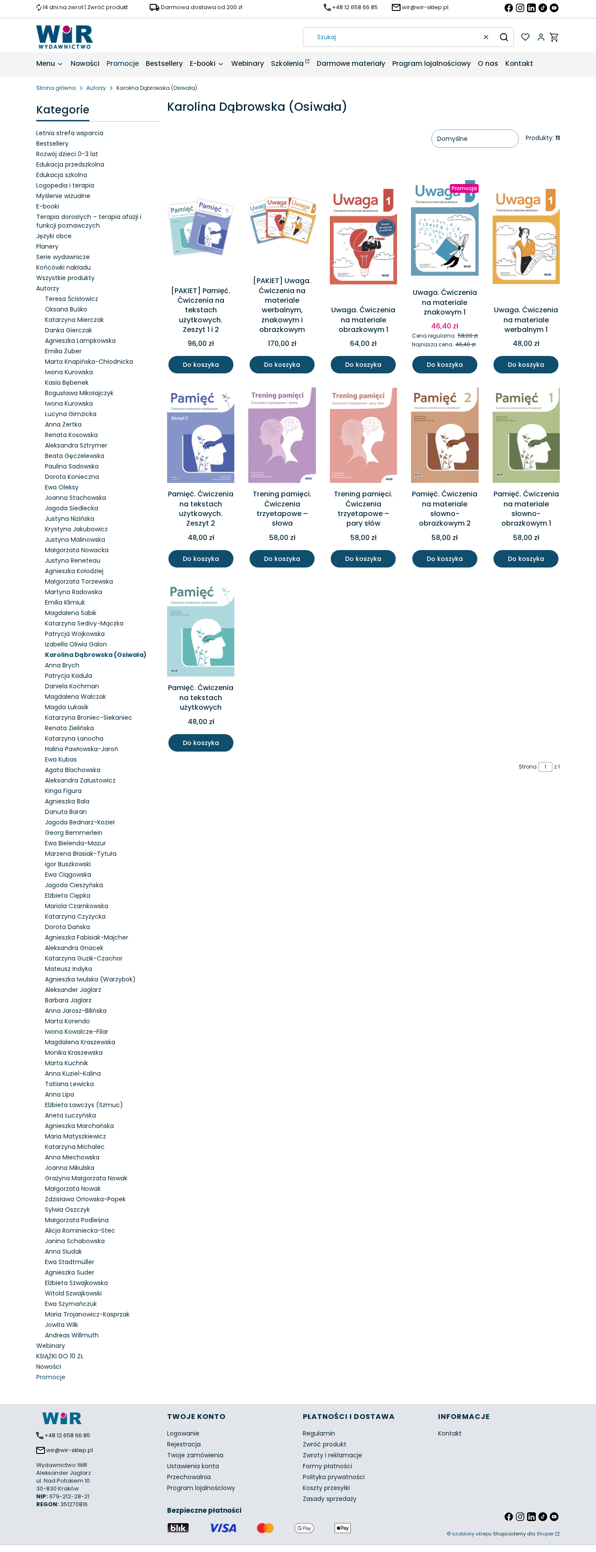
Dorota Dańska (67, 927)
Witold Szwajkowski (73, 1293)
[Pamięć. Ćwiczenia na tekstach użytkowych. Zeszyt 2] (200, 437)
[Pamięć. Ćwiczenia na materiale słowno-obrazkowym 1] (526, 437)
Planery (47, 246)
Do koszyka (201, 364)
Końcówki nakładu (63, 267)
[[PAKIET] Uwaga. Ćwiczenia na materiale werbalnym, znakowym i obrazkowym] (281, 223)
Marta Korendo (67, 1021)
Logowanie (183, 1433)
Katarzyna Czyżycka (75, 916)
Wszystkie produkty (65, 277)
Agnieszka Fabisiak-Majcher (86, 937)
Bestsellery (52, 143)
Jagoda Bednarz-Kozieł (80, 822)
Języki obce (54, 236)
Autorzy (96, 88)
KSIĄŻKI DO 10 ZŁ (59, 1356)
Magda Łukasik (67, 707)
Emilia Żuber (63, 351)
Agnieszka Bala (67, 801)
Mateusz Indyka (68, 968)
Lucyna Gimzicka (70, 414)
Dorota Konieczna (72, 476)
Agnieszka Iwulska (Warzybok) (90, 979)
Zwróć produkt (324, 1444)
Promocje (50, 1377)
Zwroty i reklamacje (332, 1455)
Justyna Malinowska (75, 539)
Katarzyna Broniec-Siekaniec (88, 717)
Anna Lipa (59, 1094)
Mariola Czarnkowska (76, 906)
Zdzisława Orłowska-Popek (85, 1199)
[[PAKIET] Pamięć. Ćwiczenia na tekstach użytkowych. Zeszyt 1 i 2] (200, 228)
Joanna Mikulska (69, 1167)
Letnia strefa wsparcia (69, 133)
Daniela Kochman (72, 686)
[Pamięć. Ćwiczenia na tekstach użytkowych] (200, 630)
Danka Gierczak (68, 330)
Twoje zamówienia (195, 1455)
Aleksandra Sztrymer (76, 445)
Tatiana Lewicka (69, 1084)
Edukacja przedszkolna (70, 164)
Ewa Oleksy (62, 487)
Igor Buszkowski (68, 864)
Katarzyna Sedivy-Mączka (84, 623)
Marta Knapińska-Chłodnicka (89, 361)
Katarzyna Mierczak (74, 319)
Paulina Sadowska (72, 466)
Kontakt (450, 1433)
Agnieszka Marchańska (79, 1125)
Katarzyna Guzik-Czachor (84, 958)
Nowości (48, 1366)
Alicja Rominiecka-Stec (80, 1230)
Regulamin (319, 1433)
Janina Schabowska (75, 1241)
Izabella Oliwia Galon (76, 644)
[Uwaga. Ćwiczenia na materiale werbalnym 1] (526, 238)
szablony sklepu (472, 1533)
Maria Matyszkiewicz (75, 1136)
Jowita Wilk (61, 1324)
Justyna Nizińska (69, 518)
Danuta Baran (66, 811)
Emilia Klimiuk (65, 602)
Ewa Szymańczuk (71, 1303)
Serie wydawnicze (63, 257)
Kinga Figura (63, 790)
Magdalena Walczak (75, 696)
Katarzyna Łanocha (74, 738)
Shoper (545, 1533)
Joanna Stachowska (75, 497)
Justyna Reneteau (72, 560)
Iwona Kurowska (69, 372)
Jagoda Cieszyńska (74, 885)
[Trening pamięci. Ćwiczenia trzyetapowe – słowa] (281, 436)
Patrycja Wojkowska (75, 633)
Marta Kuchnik (66, 1063)
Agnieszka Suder (69, 1272)
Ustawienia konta (193, 1466)
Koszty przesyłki (326, 1488)
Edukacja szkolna (61, 175)
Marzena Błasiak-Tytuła (80, 853)
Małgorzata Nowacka (77, 550)
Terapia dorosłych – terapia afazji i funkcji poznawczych (88, 221)
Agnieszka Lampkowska (80, 340)
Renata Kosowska (71, 435)
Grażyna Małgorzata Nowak (86, 1178)
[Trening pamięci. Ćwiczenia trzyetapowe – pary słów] (363, 437)
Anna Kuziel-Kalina (73, 1073)
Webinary (50, 1345)
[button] (504, 37)
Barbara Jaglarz (68, 1000)
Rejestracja (184, 1444)
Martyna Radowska (73, 592)
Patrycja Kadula (68, 675)
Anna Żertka (63, 424)
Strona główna (56, 88)
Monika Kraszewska (74, 1052)
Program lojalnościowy (201, 1488)
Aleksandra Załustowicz (80, 780)
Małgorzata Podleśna (77, 1220)
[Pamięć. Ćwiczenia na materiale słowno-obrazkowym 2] (444, 436)
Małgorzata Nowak (73, 1188)
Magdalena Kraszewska (80, 1042)
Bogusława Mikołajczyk (79, 393)
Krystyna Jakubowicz (76, 529)
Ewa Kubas (61, 759)
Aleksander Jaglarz (73, 989)
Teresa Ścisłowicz (71, 298)
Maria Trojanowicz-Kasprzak (87, 1314)
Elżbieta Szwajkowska (76, 1283)
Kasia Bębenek (67, 382)
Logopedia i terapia (65, 185)
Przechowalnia (189, 1477)
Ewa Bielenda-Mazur (75, 843)
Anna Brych (62, 665)
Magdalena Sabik (70, 612)
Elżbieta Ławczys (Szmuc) (84, 1105)
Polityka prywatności (334, 1477)
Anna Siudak (63, 1251)
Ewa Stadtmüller (69, 1262)
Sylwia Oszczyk (67, 1209)
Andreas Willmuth (72, 1335)
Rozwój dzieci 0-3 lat (67, 154)
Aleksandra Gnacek (74, 948)
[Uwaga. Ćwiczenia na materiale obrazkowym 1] (363, 238)
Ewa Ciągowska (68, 874)
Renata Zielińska (69, 728)
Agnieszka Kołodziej (74, 571)
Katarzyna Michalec (75, 1146)
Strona (528, 766)
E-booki (47, 206)
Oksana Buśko (66, 309)
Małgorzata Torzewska (79, 581)
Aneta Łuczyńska (70, 1115)
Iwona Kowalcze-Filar (76, 1031)
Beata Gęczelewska (74, 455)
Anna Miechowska (72, 1157)
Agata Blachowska (72, 770)
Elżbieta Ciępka (67, 895)
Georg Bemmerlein (74, 832)
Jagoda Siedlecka (71, 508)
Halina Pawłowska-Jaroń (81, 749)
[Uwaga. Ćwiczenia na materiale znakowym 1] (444, 229)
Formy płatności (327, 1466)
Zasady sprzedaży (329, 1498)
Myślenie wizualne (63, 195)
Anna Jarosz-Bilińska (75, 1010)
